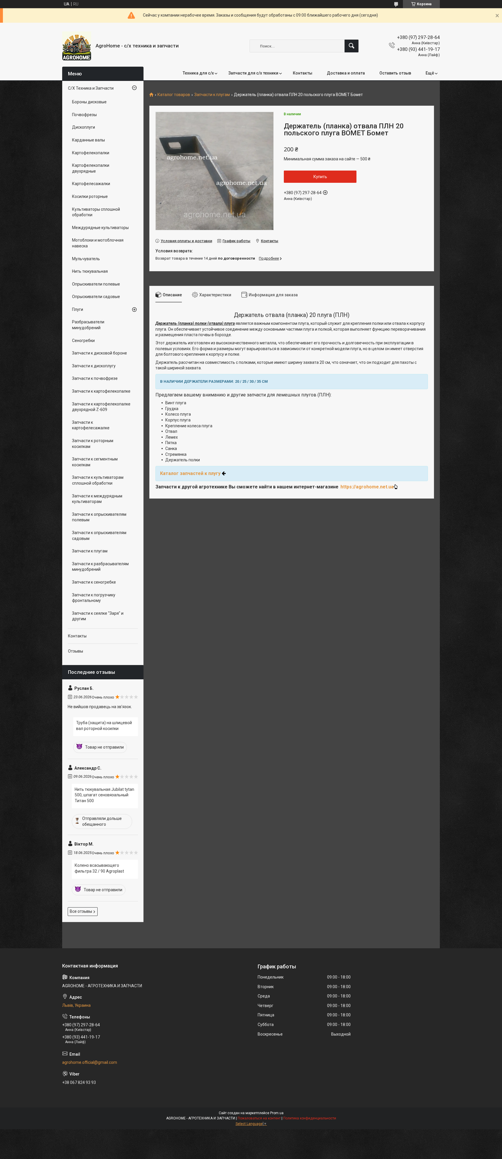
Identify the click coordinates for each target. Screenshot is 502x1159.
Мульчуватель (86, 258)
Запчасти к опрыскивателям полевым (99, 517)
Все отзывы (81, 911)
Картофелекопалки (90, 152)
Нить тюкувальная (90, 271)
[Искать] (351, 46)
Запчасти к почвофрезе (95, 378)
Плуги (77, 309)
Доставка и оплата (346, 73)
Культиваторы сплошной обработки (96, 212)
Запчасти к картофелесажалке (91, 425)
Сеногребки (83, 340)
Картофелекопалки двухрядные (90, 168)
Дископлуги (83, 127)
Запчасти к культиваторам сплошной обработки (97, 480)
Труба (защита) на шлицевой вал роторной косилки (104, 725)
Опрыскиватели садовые (96, 296)
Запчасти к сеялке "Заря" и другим (97, 616)
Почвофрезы (84, 114)
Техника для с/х (198, 73)
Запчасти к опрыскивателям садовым (99, 535)
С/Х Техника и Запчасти (91, 88)
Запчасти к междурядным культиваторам (97, 499)
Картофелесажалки (91, 183)
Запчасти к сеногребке (94, 582)
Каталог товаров (173, 95)
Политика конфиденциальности (309, 1118)
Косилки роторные (90, 196)
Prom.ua (277, 1113)
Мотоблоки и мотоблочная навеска (97, 243)
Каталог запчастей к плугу (190, 473)
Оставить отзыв (395, 73)
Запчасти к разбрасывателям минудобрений (100, 566)
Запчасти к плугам (212, 95)
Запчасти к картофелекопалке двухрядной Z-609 (101, 407)
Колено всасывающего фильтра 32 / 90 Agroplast (99, 868)
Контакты (302, 73)
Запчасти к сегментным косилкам (95, 462)
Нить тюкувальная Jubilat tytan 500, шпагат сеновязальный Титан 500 (104, 795)
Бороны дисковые (89, 102)
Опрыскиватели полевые (96, 284)
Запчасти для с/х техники (253, 73)
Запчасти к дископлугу (94, 366)
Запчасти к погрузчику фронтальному (93, 598)
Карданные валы (88, 140)
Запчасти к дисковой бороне (99, 353)
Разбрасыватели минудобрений (88, 325)
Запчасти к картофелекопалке (101, 391)
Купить (320, 176)
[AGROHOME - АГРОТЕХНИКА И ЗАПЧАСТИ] (76, 46)
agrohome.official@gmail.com (89, 1062)
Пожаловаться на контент (259, 1118)
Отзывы (75, 651)
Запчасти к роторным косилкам (92, 443)
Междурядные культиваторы (100, 227)
